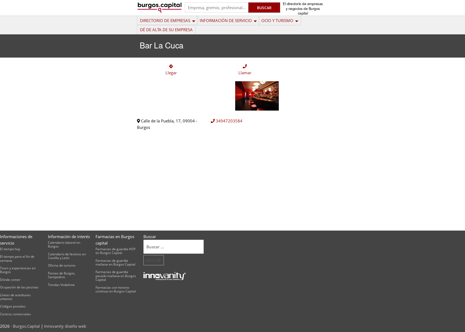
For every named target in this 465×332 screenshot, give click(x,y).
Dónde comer (10, 279)
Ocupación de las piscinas (19, 287)
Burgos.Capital (26, 326)
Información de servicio (226, 20)
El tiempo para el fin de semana (17, 258)
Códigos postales (13, 306)
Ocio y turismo (277, 20)
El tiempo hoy (10, 249)
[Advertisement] (306, 141)
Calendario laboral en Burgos (64, 244)
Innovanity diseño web (65, 326)
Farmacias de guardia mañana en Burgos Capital (115, 262)
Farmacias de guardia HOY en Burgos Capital (116, 251)
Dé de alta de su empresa (166, 29)
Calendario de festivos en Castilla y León (67, 256)
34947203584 (228, 120)
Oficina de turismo (61, 265)
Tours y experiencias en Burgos (18, 270)
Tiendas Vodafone (61, 284)
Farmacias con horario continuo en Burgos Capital (116, 289)
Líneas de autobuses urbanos (15, 297)
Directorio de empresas (165, 20)
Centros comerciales (15, 314)
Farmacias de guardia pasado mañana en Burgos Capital (116, 276)
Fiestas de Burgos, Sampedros (61, 275)
